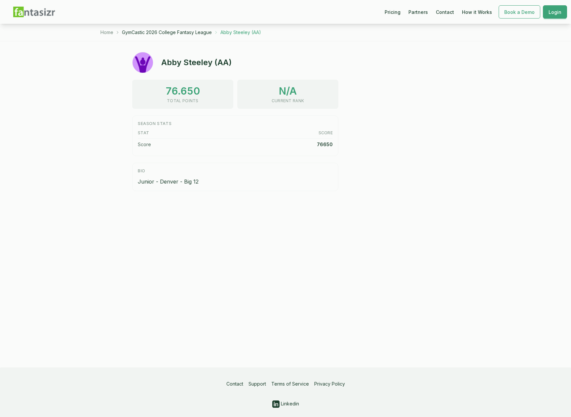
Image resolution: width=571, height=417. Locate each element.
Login (555, 12)
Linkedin (289, 403)
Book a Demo (519, 12)
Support (257, 384)
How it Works (477, 12)
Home (106, 32)
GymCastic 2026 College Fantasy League (167, 32)
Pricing (392, 12)
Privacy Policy (329, 384)
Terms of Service (290, 384)
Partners (418, 12)
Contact (445, 12)
